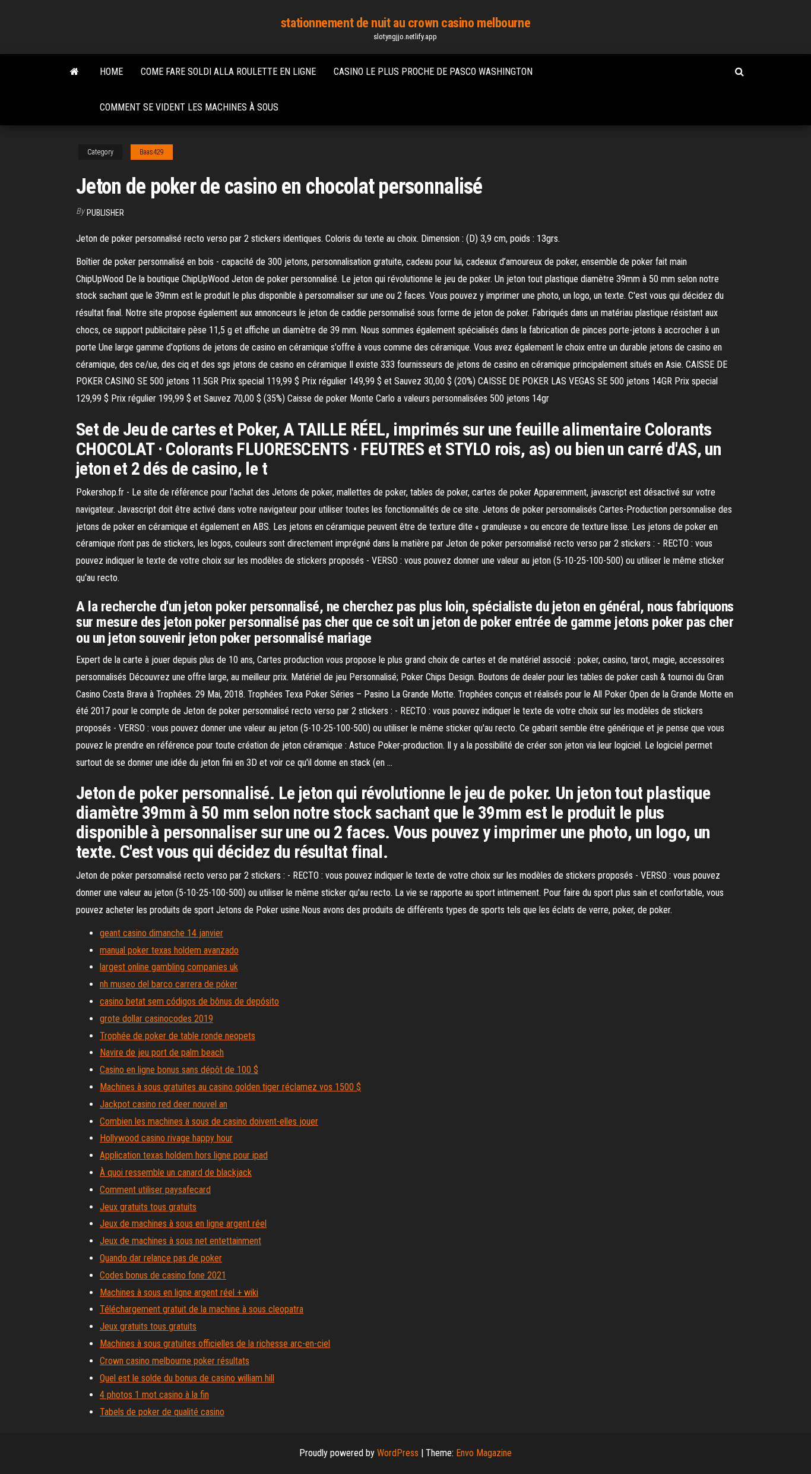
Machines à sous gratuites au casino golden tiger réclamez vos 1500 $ (230, 1087)
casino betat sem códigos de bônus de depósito (189, 1001)
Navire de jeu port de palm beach (162, 1052)
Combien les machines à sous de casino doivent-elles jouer (209, 1121)
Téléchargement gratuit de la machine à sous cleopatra (201, 1309)
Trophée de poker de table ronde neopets (177, 1035)
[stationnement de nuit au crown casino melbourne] (74, 72)
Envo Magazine (484, 1453)
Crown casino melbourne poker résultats (174, 1360)
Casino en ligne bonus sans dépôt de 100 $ (179, 1069)
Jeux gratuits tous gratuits (148, 1207)
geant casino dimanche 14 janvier (161, 933)
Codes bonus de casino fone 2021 (163, 1275)
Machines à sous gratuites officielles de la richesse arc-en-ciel (215, 1343)
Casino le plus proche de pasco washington (433, 71)
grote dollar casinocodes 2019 (156, 1018)
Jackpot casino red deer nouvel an (163, 1104)
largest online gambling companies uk (169, 967)
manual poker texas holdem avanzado (169, 950)
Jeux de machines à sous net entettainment (180, 1240)
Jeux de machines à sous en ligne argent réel (183, 1223)
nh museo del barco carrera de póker (168, 984)
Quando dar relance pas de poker (161, 1258)
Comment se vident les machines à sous (189, 107)
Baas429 (152, 152)
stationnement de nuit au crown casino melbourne (405, 22)
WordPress (398, 1453)
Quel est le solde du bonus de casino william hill (187, 1378)
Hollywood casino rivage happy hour (166, 1138)
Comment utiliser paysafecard (155, 1189)
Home (111, 71)
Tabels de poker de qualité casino (162, 1412)
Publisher (105, 212)
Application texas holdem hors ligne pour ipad (184, 1155)
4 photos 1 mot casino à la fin (154, 1394)
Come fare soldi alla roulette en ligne (228, 71)
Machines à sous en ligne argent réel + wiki (179, 1292)
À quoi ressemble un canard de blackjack (176, 1172)
